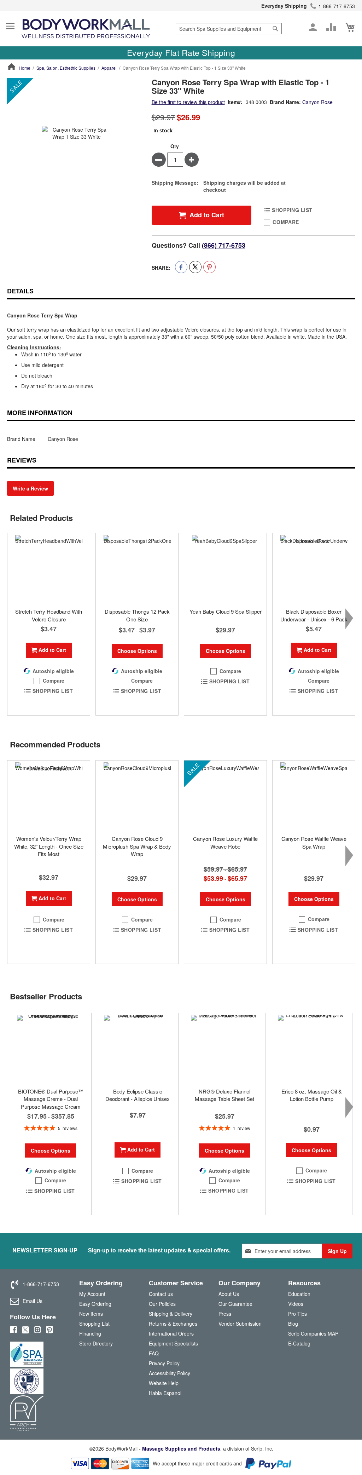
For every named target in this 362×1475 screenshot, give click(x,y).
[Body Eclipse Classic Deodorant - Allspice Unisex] (137, 1048)
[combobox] (229, 28)
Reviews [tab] (21, 460)
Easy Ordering (95, 1303)
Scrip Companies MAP (313, 1333)
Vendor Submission (240, 1323)
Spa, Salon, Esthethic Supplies (65, 68)
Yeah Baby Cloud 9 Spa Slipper (225, 611)
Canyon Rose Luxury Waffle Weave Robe (225, 842)
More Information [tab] (39, 412)
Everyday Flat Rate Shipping (181, 52)
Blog (293, 1323)
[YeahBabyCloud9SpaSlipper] (225, 568)
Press (224, 1313)
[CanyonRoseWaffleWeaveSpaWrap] (314, 796)
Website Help (164, 1383)
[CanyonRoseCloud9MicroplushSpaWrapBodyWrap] (137, 796)
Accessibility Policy (169, 1373)
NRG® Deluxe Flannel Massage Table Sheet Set (224, 1094)
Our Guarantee (235, 1303)
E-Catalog (299, 1344)
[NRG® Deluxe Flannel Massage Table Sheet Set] (224, 1048)
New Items (91, 1313)
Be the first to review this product (188, 101)
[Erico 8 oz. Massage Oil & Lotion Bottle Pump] (311, 1048)
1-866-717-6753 (337, 6)
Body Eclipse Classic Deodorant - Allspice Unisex (137, 1094)
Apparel (109, 68)
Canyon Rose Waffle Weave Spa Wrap (313, 842)
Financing (90, 1333)
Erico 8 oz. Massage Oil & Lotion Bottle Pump (311, 1094)
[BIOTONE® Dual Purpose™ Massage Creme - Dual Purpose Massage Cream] (50, 1048)
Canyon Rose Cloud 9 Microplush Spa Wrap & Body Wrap (137, 846)
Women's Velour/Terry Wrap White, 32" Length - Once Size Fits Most (48, 846)
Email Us (32, 1300)
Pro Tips (297, 1313)
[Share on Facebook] (181, 267)
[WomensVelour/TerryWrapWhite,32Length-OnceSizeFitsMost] (48, 796)
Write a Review (30, 488)
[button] (48, 681)
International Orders (171, 1333)
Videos (295, 1303)
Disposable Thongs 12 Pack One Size (137, 615)
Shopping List (94, 1323)
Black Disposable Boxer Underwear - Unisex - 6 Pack (314, 615)
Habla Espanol (165, 1392)
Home (24, 68)
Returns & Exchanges (173, 1323)
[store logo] (85, 28)
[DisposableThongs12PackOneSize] (137, 568)
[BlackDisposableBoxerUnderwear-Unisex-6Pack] (314, 568)
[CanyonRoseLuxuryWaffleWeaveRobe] (225, 796)
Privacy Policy (164, 1363)
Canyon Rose (317, 101)
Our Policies (162, 1303)
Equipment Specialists (173, 1343)
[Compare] (331, 27)
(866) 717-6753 (223, 245)
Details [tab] (20, 290)
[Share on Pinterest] (209, 267)
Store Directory (96, 1343)
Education (299, 1293)
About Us (228, 1293)
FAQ (154, 1353)
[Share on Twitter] (195, 267)
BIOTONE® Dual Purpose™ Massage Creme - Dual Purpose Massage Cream (50, 1098)
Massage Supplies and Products (181, 1448)
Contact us (161, 1293)
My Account (92, 1293)
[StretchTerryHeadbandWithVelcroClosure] (48, 568)
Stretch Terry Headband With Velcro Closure (48, 615)
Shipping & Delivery (170, 1313)
